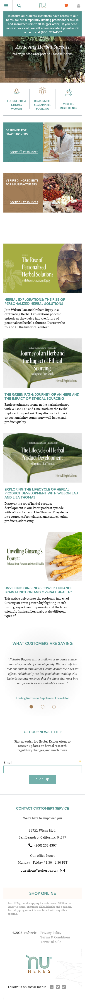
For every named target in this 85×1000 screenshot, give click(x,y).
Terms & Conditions (55, 937)
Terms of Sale (50, 942)
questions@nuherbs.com (39, 870)
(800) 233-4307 (45, 845)
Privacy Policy (50, 932)
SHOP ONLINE (42, 893)
